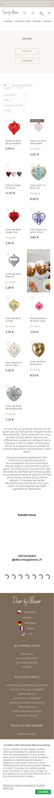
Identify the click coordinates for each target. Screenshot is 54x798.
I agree (43, 791)
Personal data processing (19, 785)
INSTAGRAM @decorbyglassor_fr (27, 557)
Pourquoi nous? (27, 715)
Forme (7, 87)
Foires (27, 667)
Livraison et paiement (27, 698)
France (30, 628)
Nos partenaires (27, 662)
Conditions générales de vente (27, 685)
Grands (27, 60)
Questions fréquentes (27, 711)
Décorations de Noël (21, 85)
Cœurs (19, 87)
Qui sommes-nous (27, 658)
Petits (26, 51)
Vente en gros (27, 734)
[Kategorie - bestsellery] (38, 270)
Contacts (27, 654)
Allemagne (30, 623)
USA (30, 633)
